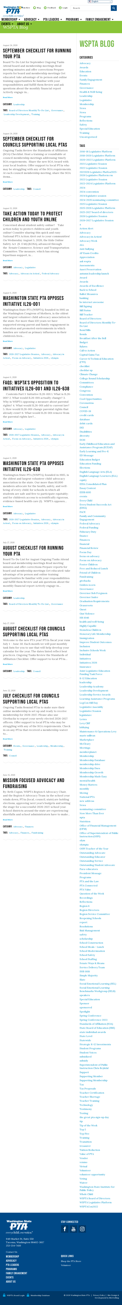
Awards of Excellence (92, 285)
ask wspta (85, 261)
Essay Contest (88, 488)
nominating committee (93, 809)
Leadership (19, 104)
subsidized (86, 1056)
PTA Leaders (51, 19)
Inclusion (85, 646)
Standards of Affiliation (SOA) (96, 1023)
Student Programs (90, 1048)
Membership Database (92, 760)
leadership (86, 682)
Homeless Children (90, 629)
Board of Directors (90, 318)
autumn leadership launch (94, 273)
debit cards (86, 423)
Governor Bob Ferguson (93, 593)
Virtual (83, 1166)
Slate (82, 979)
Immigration (87, 638)
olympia (54, 358)
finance (84, 535)
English (94, 1)
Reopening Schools (90, 918)
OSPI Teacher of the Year (94, 848)
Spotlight (85, 1011)
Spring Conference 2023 (93, 1019)
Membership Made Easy (93, 776)
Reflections (86, 120)
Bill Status (85, 310)
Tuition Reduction (90, 1149)
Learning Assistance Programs (97, 698)
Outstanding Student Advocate (97, 865)
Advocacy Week (88, 240)
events (83, 496)
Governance (57, 110)
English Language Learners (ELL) (98, 475)
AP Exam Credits (89, 253)
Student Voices (88, 1052)
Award (83, 277)
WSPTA (13, 12)
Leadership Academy (91, 686)
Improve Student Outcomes (96, 642)
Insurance (85, 666)
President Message (90, 873)
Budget (84, 342)
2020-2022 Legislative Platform (97, 159)
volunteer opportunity (92, 1174)
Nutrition (85, 821)
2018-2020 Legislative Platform (97, 155)
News (83, 108)
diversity (84, 435)
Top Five (84, 1133)
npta (82, 817)
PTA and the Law (89, 881)
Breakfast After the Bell (93, 338)
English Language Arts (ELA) (96, 471)
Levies (83, 719)
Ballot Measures (89, 294)
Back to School (88, 289)
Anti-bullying (87, 248)
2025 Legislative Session (93, 203)
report (83, 922)
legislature (86, 715)
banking (84, 298)
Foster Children (89, 564)
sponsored (86, 1007)
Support (84, 1072)
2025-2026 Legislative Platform (97, 207)
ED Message (87, 455)
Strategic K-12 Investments (95, 1044)
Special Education (90, 128)
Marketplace (87, 739)
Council (36, 189)
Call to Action (87, 350)
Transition (86, 1141)
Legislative (30, 267)
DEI (82, 427)
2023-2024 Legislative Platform (97, 183)
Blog (39, 8)
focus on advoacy (89, 556)
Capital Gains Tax (89, 354)
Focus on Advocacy (22, 358)
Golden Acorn (87, 584)
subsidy (84, 1060)
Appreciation (87, 257)
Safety (83, 124)
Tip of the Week (88, 1125)
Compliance (86, 386)
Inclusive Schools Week (93, 650)
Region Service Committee (95, 914)
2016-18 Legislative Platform (96, 151)
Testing (84, 1113)
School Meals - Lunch (92, 946)
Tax (82, 1084)
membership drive (90, 764)
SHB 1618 (85, 971)
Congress (85, 390)
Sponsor (84, 1003)
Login (65, 8)
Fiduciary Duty (88, 531)
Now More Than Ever (92, 813)
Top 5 (83, 1129)
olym (82, 840)
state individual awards (93, 1032)
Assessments (87, 265)
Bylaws (83, 346)
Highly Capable (88, 625)
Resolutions (86, 926)
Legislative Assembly (91, 706)
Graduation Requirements (94, 601)
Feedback (51, 8)
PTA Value (85, 889)
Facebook (64, 1229)
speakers (85, 995)
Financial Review (89, 548)
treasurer (85, 1145)
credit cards (87, 415)
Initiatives (85, 658)
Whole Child (86, 1194)
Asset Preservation (90, 269)
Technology (86, 1104)
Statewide (85, 1040)
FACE (83, 511)
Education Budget (90, 459)
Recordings (86, 897)
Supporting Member (91, 1076)
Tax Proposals (88, 1088)
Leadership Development (17, 114)
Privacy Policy (99, 1295)
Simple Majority (89, 975)
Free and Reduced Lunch (94, 568)
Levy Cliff (85, 723)
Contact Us (11, 1252)
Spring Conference (90, 1015)
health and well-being (92, 621)
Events (6, 24)
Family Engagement (98, 19)
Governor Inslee (89, 597)
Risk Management (90, 930)
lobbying (84, 727)
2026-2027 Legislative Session (24, 354)
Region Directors (89, 909)
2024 (82, 187)
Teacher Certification (92, 1092)
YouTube (73, 1229)
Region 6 (84, 905)
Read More (8, 97)
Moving (84, 792)
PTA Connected (88, 885)
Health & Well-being (91, 91)
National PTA (87, 796)
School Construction (91, 942)
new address (87, 800)
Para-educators (89, 869)
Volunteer (85, 1170)
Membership (9, 19)
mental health (87, 780)
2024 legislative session (93, 195)
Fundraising (37, 832)
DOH (82, 439)
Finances (29, 826)
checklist (85, 366)
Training (35, 114)
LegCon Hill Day (89, 702)
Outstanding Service (91, 860)
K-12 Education (88, 678)
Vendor (84, 1158)
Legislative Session (90, 710)
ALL (82, 244)
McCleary (85, 743)
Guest (83, 609)
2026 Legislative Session (93, 216)
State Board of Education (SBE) (97, 1027)
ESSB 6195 (85, 492)
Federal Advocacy (50, 273)
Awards (84, 67)
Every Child (86, 500)
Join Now (26, 8)
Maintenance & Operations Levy (98, 731)
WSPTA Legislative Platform (96, 1202)
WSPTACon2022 (89, 1206)
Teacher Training (89, 1100)
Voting (83, 1178)
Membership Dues (90, 768)
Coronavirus (87, 402)
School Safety (87, 954)
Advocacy (30, 19)
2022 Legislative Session (93, 167)
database (85, 419)
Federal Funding (89, 527)
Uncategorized (88, 136)
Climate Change (89, 374)
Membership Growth (91, 772)
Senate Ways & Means (92, 963)
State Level (86, 1036)
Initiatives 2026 (41, 358)
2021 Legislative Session (93, 163)
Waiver (83, 1182)
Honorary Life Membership (95, 633)
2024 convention (89, 191)
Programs (72, 19)
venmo (83, 1162)
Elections (85, 467)
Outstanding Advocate (92, 852)
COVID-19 (85, 411)
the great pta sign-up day (94, 1117)
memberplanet (88, 751)
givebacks (85, 580)
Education (85, 71)
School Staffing (88, 959)
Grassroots (86, 605)
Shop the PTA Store (71, 1261)
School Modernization (92, 950)
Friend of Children (90, 572)
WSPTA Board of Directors (95, 1198)
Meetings (85, 747)
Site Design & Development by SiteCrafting (107, 1296)
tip (81, 1121)
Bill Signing (86, 306)
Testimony (86, 1108)
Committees (87, 382)
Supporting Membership (93, 1080)
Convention (86, 394)
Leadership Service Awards (95, 694)
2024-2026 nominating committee (99, 199)
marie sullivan (87, 735)
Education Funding (90, 463)
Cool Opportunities (91, 398)
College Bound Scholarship (95, 378)
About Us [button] (23, 24)
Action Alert (86, 228)
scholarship (86, 938)
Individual (85, 654)
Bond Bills (85, 330)
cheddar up (86, 370)
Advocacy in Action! (30, 273)
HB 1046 (84, 617)
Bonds (83, 334)
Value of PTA (87, 1153)
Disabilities (86, 431)
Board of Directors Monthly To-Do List (29, 110)
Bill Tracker (86, 314)
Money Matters (88, 784)
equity (83, 480)
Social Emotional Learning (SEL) (98, 983)
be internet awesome (92, 302)
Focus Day (85, 552)
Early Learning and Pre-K (94, 451)
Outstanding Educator (92, 856)
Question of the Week (92, 893)
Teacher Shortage (90, 1096)
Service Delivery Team (92, 967)
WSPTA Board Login (16, 1295)
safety (83, 934)
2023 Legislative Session (93, 179)
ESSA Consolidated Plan (93, 484)
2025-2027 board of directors (96, 212)
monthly (84, 788)
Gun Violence (87, 613)
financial (84, 543)
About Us (11, 1281)
